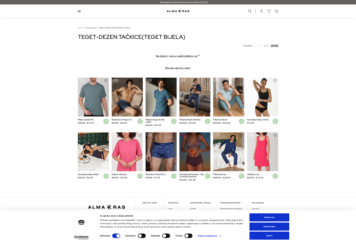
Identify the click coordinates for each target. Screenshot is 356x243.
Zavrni (269, 235)
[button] (82, 97)
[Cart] (276, 11)
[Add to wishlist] (105, 80)
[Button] (261, 11)
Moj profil (255, 209)
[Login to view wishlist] (269, 11)
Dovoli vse (269, 217)
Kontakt (193, 209)
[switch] (142, 236)
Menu (79, 11)
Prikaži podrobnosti (207, 236)
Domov (80, 28)
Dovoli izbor (269, 226)
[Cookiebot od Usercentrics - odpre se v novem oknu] (81, 237)
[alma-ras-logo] (178, 11)
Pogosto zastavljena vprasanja (231, 209)
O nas (170, 209)
